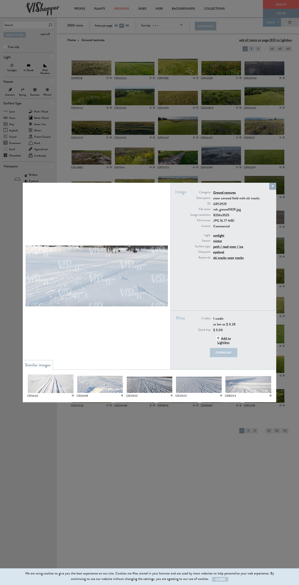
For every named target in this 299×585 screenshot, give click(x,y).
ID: (209, 204)
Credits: (206, 318)
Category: (205, 192)
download (223, 353)
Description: (203, 198)
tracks (239, 257)
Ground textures (224, 192)
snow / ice (236, 246)
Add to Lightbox (224, 340)
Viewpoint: (204, 252)
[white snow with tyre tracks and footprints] (149, 384)
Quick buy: (204, 330)
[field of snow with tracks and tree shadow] (248, 384)
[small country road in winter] (50, 384)
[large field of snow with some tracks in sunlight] (198, 384)
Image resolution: (200, 215)
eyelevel (218, 252)
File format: (204, 220)
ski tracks (220, 257)
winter (217, 240)
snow (230, 257)
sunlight (218, 235)
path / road (221, 246)
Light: (207, 235)
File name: (205, 209)
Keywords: (205, 257)
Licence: (206, 226)
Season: (206, 241)
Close (220, 579)
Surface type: (203, 246)
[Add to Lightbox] (73, 395)
